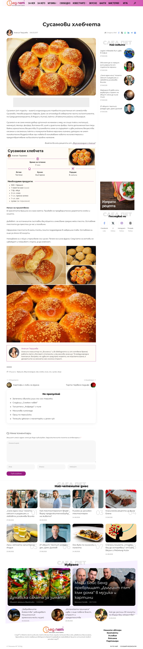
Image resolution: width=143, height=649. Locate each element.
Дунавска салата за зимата (38, 597)
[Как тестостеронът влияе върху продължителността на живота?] (55, 499)
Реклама (112, 638)
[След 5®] (16, 3)
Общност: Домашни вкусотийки (22, 602)
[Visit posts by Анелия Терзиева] (10, 33)
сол (50, 372)
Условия (112, 635)
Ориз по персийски (22, 415)
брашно (20, 372)
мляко (41, 372)
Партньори (112, 641)
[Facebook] (104, 226)
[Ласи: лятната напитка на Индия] (22, 533)
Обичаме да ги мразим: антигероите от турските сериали (109, 65)
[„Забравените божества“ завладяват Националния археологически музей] (14, 615)
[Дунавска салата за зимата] (39, 587)
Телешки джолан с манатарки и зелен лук (34, 418)
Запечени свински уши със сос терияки (33, 399)
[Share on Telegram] (131, 32)
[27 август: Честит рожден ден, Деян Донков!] (129, 109)
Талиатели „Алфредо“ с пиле (27, 406)
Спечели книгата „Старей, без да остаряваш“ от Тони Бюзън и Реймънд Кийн (120, 548)
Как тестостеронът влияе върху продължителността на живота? (54, 513)
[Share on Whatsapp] (125, 32)
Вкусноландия (29, 372)
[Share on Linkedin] (128, 32)
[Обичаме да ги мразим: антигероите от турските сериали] (129, 66)
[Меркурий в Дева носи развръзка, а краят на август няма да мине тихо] (129, 95)
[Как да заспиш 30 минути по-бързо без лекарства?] (101, 615)
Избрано (72, 564)
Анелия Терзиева (21, 33)
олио (46, 372)
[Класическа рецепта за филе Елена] (121, 499)
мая (37, 372)
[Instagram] (122, 226)
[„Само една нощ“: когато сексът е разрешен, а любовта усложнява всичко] (129, 80)
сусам (54, 372)
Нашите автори (112, 630)
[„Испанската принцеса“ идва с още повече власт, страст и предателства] (57, 615)
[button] (135, 3)
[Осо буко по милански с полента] (88, 533)
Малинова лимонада (23, 411)
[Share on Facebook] (118, 32)
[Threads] (130, 226)
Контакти (112, 633)
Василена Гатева (81, 602)
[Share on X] (121, 32)
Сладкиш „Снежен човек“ (25, 402)
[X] (113, 226)
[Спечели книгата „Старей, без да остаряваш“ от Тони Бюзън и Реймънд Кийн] (121, 533)
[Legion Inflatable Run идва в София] (129, 53)
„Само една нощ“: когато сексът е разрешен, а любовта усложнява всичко (20, 513)
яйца (59, 372)
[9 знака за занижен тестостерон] (88, 499)
